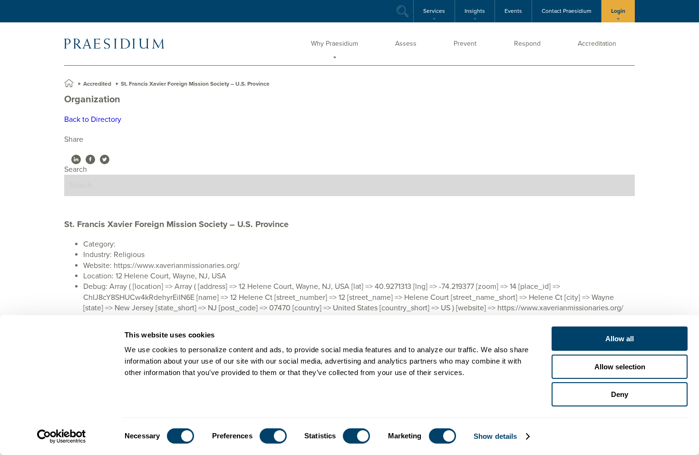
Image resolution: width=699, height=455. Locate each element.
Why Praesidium (334, 44)
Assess (406, 44)
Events (513, 11)
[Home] (114, 44)
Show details (495, 436)
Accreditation (597, 44)
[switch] (273, 436)
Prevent (465, 44)
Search (160, 11)
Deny (619, 394)
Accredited (97, 83)
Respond (527, 44)
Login (618, 11)
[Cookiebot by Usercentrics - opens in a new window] (61, 436)
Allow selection (619, 367)
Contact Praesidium (567, 11)
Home (69, 83)
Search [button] (402, 11)
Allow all (619, 339)
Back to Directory (92, 119)
